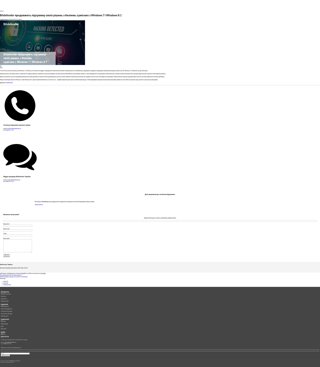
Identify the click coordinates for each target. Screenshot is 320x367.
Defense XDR (4, 301)
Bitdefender (9, 82)
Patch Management (6, 309)
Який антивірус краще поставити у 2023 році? (14, 276)
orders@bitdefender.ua (13, 180)
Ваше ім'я (6, 224)
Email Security (5, 306)
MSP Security (4, 316)
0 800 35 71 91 (9, 130)
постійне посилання (33, 273)
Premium (3, 296)
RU (5, 334)
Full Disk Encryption (6, 311)
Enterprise (4, 298)
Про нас (3, 321)
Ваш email (6, 228)
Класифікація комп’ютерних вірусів (11, 275)
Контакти (3, 329)
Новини (2, 10)
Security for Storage (6, 313)
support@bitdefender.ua (14, 128)
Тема (4, 233)
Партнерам (4, 324)
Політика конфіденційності (7, 362)
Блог (4, 283)
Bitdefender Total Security (48, 79)
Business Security (6, 294)
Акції (4, 281)
